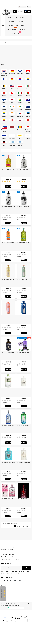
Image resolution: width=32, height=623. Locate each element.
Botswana (20, 145)
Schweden (20, 138)
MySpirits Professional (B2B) (12, 580)
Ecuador (4, 116)
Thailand (4, 138)
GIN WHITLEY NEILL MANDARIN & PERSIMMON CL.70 (8, 242)
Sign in (20, 11)
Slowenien (20, 88)
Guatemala (12, 145)
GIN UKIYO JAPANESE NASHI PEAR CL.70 (23, 425)
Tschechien (20, 116)
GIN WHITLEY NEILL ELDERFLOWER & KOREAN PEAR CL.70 (23, 242)
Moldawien (20, 130)
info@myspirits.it (9, 554)
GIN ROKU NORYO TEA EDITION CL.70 (8, 389)
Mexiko (20, 95)
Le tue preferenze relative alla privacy (17, 617)
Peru (12, 123)
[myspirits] (5, 11)
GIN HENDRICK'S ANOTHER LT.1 (23, 462)
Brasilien (20, 102)
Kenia (4, 145)
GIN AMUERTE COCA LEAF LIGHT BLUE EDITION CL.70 (8, 462)
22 (23, 526)
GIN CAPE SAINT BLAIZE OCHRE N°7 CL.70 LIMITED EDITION (23, 279)
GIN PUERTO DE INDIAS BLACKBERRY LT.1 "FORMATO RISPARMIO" (23, 352)
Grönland (12, 95)
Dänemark (28, 138)
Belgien (4, 88)
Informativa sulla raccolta (10, 621)
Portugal (28, 95)
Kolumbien (28, 82)
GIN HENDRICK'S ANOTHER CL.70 (23, 389)
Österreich (12, 138)
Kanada (28, 73)
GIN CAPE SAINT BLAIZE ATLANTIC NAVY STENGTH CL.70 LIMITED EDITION (23, 315)
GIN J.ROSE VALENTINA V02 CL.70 (8, 206)
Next (27, 526)
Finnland (4, 102)
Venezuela (4, 123)
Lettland (12, 130)
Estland (28, 116)
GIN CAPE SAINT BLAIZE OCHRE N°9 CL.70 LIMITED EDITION (8, 279)
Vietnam (28, 123)
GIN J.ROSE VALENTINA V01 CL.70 (23, 206)
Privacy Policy (12, 607)
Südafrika (20, 109)
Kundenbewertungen (2, 593)
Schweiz (4, 95)
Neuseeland (28, 109)
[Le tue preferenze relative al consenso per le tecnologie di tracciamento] (29, 620)
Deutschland (12, 73)
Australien (28, 102)
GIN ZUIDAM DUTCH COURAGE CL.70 (8, 352)
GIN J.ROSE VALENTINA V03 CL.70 (23, 169)
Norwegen (4, 109)
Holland (20, 82)
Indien (12, 116)
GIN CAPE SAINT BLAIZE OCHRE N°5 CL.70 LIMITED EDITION (8, 315)
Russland (20, 123)
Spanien (12, 82)
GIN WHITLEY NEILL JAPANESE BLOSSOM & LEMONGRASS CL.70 (8, 169)
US (12, 88)
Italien (28, 88)
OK (27, 568)
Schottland (20, 73)
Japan (12, 102)
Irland (12, 109)
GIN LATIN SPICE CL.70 (23, 498)
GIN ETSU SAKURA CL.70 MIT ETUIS (8, 498)
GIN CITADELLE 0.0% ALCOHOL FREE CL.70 (8, 425)
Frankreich (4, 82)
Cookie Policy (21, 607)
